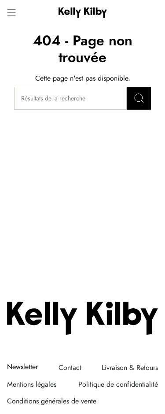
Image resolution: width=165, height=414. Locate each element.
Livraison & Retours (130, 367)
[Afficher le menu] (11, 13)
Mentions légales (31, 384)
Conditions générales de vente (51, 401)
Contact (70, 367)
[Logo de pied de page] (82, 318)
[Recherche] (139, 98)
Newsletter (22, 366)
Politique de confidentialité (118, 384)
